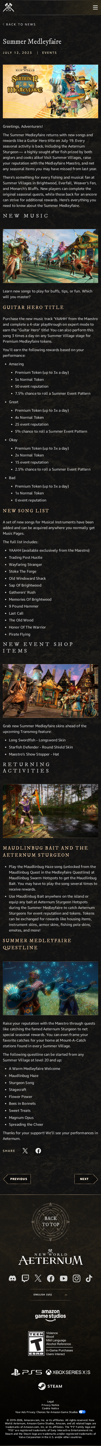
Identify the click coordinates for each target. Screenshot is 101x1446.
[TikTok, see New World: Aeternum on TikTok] (89, 1278)
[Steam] (50, 1386)
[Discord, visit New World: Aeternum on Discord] (12, 1278)
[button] (50, 91)
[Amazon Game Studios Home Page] (50, 1316)
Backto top (50, 1222)
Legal (50, 1401)
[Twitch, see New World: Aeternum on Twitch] (25, 1278)
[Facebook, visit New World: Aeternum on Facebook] (50, 1278)
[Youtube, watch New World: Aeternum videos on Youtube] (63, 1278)
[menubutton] (95, 7)
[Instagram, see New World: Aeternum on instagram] (76, 1278)
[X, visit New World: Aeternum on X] (38, 1278)
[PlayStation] (26, 1372)
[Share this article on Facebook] (38, 1150)
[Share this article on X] (25, 1150)
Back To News (21, 24)
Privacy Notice (50, 1404)
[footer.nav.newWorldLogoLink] (50, 1263)
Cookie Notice (50, 1408)
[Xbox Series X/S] (68, 1372)
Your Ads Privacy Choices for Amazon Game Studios (47, 1411)
